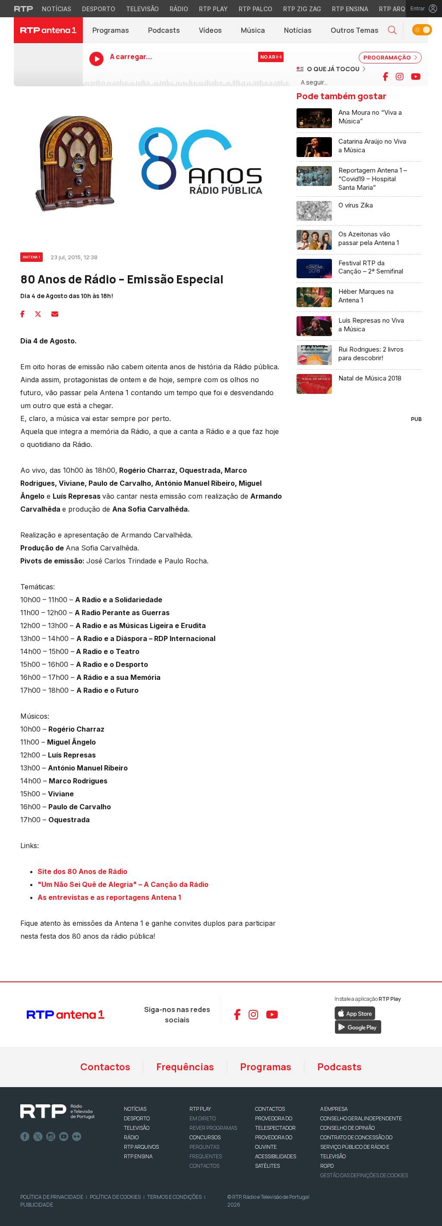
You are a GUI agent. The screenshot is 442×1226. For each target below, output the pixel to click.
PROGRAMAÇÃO (387, 57)
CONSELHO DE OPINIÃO (347, 1128)
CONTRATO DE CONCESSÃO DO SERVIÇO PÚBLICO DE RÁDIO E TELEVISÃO (356, 1147)
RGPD (327, 1165)
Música (253, 30)
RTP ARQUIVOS (141, 1147)
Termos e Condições (174, 1197)
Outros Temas (355, 30)
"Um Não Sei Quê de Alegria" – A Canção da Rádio (123, 884)
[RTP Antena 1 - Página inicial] (48, 30)
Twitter (38, 1136)
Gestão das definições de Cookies (364, 1175)
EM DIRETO (202, 1118)
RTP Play (213, 9)
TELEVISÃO (136, 1128)
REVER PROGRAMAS (213, 1128)
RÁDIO (131, 1137)
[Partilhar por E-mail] (54, 314)
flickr (77, 1136)
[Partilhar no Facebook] (22, 314)
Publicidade (36, 1204)
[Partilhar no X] (38, 314)
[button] (392, 30)
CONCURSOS (205, 1137)
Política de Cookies (115, 1197)
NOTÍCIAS (135, 1109)
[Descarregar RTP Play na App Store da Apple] (355, 1012)
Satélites (267, 1165)
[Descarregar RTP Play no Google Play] (358, 1026)
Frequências (185, 1066)
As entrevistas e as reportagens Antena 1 (109, 897)
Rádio (179, 9)
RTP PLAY (200, 1109)
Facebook (25, 1136)
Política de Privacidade (51, 1197)
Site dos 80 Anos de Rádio (82, 871)
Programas (110, 30)
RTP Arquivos (401, 9)
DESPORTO (137, 1118)
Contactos (105, 1066)
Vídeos (210, 30)
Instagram (51, 1136)
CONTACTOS (270, 1109)
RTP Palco (255, 9)
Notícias (56, 9)
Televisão (142, 9)
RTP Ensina (350, 9)
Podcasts (164, 30)
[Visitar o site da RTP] (23, 8)
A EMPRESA (333, 1109)
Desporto (98, 9)
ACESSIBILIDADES (275, 1156)
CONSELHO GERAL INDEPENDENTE (361, 1118)
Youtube (64, 1136)
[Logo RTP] (57, 1111)
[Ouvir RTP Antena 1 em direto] (48, 64)
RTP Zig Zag (302, 9)
